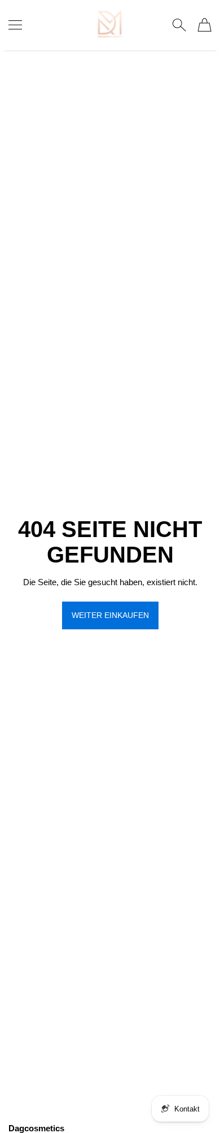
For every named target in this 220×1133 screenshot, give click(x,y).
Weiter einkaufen (110, 615)
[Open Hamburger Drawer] (15, 25)
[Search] (179, 25)
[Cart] (204, 25)
